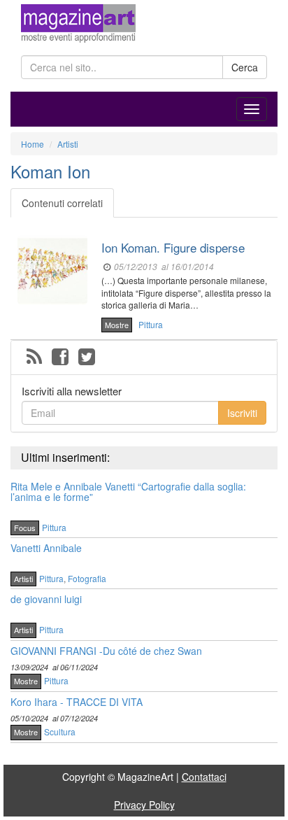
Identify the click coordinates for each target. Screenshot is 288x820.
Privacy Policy (144, 805)
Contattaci (204, 777)
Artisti (23, 578)
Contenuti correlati (62, 203)
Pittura (150, 324)
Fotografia (87, 578)
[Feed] (34, 357)
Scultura (59, 731)
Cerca (244, 67)
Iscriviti (242, 413)
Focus (25, 527)
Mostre (117, 324)
